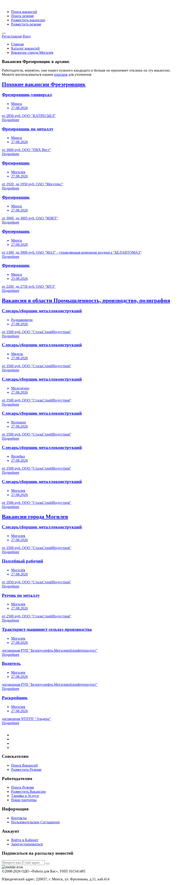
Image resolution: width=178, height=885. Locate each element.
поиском (60, 74)
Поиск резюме (22, 16)
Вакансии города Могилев (32, 52)
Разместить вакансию (28, 20)
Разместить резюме (26, 24)
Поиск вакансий (24, 12)
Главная (17, 44)
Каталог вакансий (25, 48)
